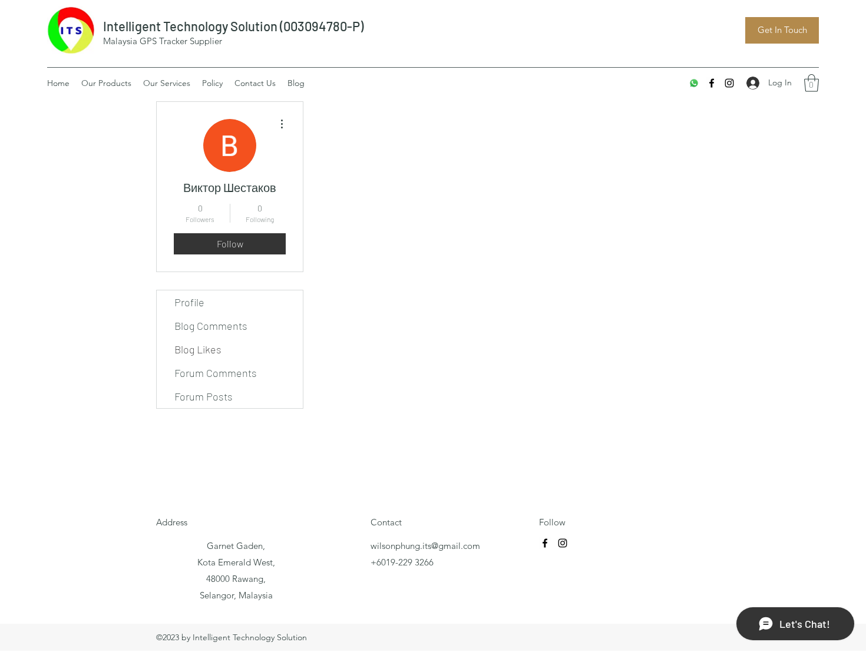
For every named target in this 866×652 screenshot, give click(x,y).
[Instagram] (729, 83)
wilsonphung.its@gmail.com (425, 545)
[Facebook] (712, 83)
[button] (811, 83)
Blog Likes (198, 349)
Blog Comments (210, 325)
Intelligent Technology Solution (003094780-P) (233, 26)
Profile (189, 302)
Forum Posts (203, 396)
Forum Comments (215, 372)
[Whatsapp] (694, 83)
